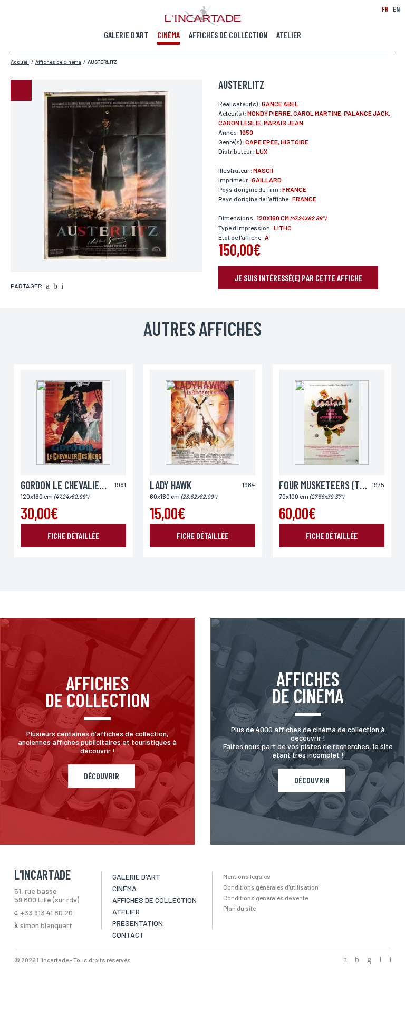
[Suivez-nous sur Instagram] (369, 960)
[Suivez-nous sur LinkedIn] (380, 960)
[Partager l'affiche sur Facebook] (48, 287)
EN (396, 8)
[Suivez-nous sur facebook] (345, 960)
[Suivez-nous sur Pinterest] (390, 960)
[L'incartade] (203, 22)
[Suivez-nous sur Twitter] (357, 960)
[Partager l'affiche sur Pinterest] (62, 287)
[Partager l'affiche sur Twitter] (55, 287)
